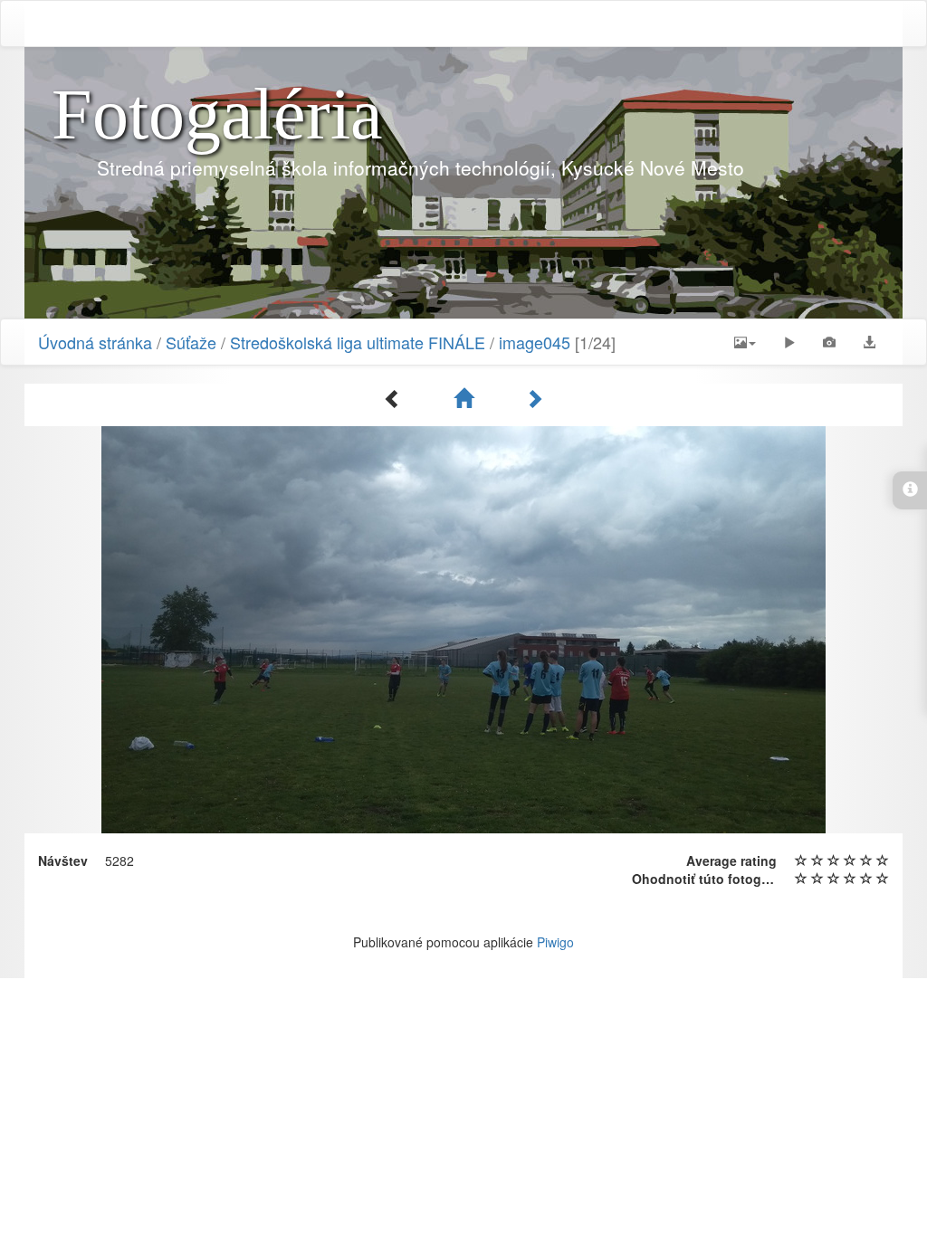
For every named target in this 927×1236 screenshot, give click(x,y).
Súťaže (191, 342)
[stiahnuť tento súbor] (869, 342)
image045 (534, 342)
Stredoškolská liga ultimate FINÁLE (357, 342)
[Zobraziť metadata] (829, 342)
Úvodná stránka (95, 342)
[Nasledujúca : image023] (534, 398)
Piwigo (555, 942)
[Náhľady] (463, 398)
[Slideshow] (789, 342)
